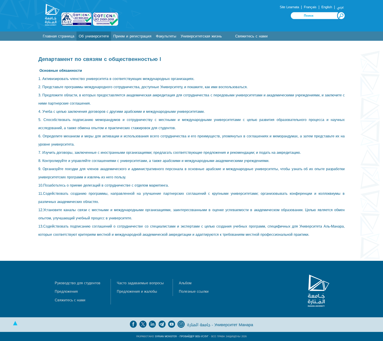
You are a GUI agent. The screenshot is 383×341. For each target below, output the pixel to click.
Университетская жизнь (201, 36)
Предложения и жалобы (137, 291)
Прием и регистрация (132, 36)
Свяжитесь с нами (251, 36)
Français (310, 7)
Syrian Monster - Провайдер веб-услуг (182, 336)
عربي (340, 7)
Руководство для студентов (77, 283)
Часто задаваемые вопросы (140, 283)
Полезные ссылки (194, 291)
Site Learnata (289, 7)
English (326, 7)
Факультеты (166, 36)
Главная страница (58, 36)
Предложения (66, 291)
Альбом (185, 283)
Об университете (94, 36)
